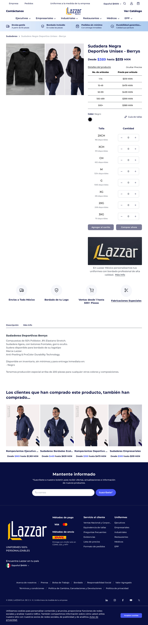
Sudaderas (11, 36)
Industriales (120, 532)
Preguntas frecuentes (95, 532)
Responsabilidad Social (99, 582)
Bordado (78, 582)
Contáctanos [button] (15, 11)
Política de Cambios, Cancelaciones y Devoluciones (75, 588)
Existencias (89, 537)
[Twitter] (139, 600)
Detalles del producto (99, 67)
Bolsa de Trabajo (60, 582)
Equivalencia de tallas (95, 527)
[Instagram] (115, 600)
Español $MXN (19, 565)
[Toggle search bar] (124, 3)
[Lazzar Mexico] (74, 11)
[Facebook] (123, 600)
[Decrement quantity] (121, 137)
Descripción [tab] (12, 325)
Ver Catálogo (133, 11)
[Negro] (90, 119)
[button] (23, 18)
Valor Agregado (123, 582)
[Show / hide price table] (134, 67)
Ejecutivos (119, 522)
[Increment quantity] (135, 137)
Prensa (44, 582)
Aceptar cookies (131, 615)
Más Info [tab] (27, 325)
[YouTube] (131, 600)
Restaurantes (121, 537)
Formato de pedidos (94, 546)
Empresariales (121, 527)
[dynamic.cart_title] (138, 3)
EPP (116, 546)
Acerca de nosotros (26, 582)
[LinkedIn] (107, 600)
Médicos (118, 541)
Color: (94, 114)
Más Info (120, 274)
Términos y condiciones (31, 588)
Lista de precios (92, 541)
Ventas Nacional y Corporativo (97, 522)
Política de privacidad (117, 588)
